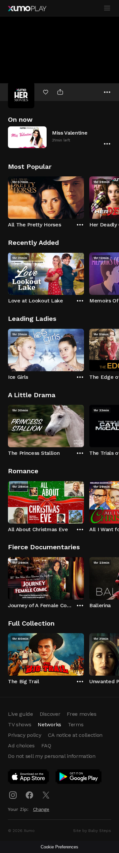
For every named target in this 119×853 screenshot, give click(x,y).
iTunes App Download (29, 778)
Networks (49, 724)
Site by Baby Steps (92, 830)
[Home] (27, 8)
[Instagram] (13, 795)
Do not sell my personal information (52, 756)
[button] (59, 137)
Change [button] (41, 809)
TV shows (19, 724)
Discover (50, 714)
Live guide (20, 714)
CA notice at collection (75, 735)
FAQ (46, 745)
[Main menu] (107, 8)
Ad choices (21, 745)
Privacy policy (24, 735)
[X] (46, 795)
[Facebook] (29, 795)
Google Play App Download (78, 778)
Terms (75, 724)
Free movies (81, 714)
